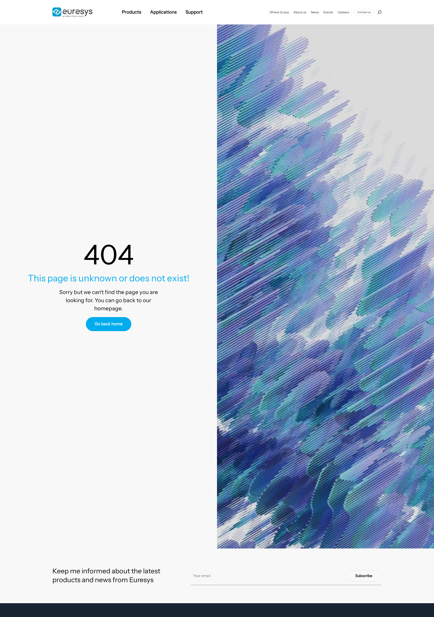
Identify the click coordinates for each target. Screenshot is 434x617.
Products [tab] (131, 12)
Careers (343, 12)
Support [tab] (194, 12)
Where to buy (279, 12)
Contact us (364, 12)
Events (328, 12)
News (315, 12)
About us (299, 12)
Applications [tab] (163, 12)
